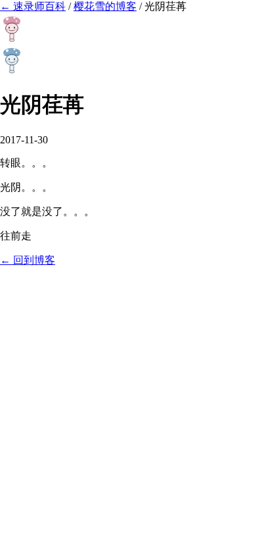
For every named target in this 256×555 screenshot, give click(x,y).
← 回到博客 (27, 260)
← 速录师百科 (33, 6)
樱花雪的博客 (105, 6)
